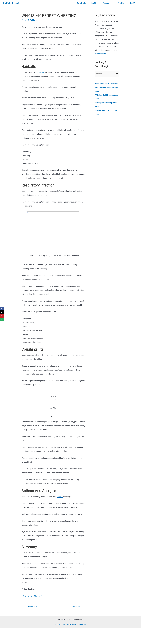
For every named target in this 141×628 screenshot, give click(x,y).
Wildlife (121, 3)
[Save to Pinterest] (2, 316)
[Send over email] (2, 319)
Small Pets (81, 3)
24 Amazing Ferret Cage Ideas (106, 83)
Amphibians (107, 3)
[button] (87, 3)
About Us (132, 3)
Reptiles (94, 3)
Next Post (77, 606)
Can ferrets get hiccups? (32, 596)
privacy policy (100, 54)
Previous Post (31, 606)
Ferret (24, 20)
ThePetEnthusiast (11, 3)
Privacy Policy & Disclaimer (66, 624)
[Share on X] (2, 312)
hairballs (40, 72)
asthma (60, 497)
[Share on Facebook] (2, 308)
